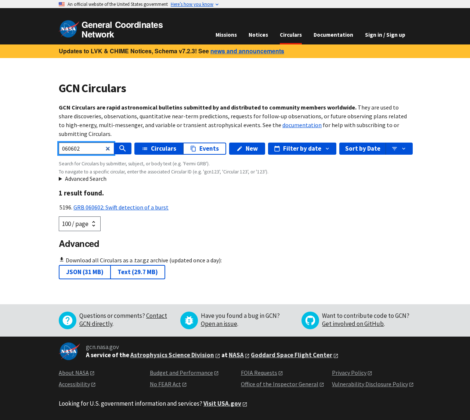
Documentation (333, 34)
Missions (226, 34)
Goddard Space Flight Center (291, 355)
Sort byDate (362, 148)
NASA (236, 355)
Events (209, 148)
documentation (302, 125)
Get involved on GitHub (353, 324)
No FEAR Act (165, 384)
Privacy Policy (349, 372)
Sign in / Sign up (385, 34)
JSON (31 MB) (85, 272)
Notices (258, 34)
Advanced (79, 243)
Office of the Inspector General (279, 384)
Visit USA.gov (222, 403)
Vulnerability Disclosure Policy (370, 384)
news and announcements (247, 51)
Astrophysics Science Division (172, 355)
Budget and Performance (181, 372)
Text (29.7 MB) (138, 272)
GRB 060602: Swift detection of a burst (121, 207)
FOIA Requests (259, 372)
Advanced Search (85, 178)
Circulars (291, 34)
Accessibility (74, 384)
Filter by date (302, 148)
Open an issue (219, 324)
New (252, 148)
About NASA (74, 372)
